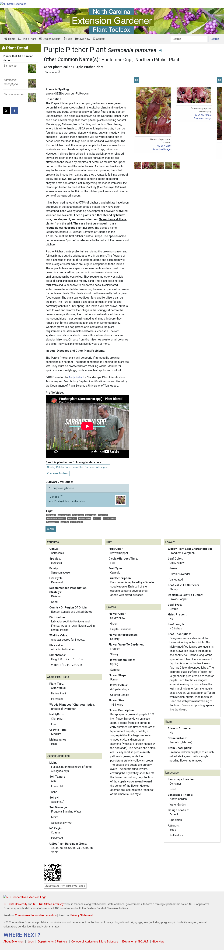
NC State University (15, 904)
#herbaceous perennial (56, 519)
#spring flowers (109, 519)
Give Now (84, 39)
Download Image (161, 149)
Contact (100, 39)
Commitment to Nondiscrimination (36, 915)
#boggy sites (91, 515)
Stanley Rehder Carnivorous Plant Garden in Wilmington (77, 467)
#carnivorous (78, 515)
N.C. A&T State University (48, 904)
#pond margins (64, 515)
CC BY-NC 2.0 (163, 145)
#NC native (51, 515)
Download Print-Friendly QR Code (66, 885)
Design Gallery (51, 39)
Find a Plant (28, 39)
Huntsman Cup (116, 59)
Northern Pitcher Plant (157, 59)
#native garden (52, 522)
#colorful (64, 522)
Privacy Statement (81, 915)
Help (69, 39)
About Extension (13, 941)
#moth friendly (76, 522)
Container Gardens (57, 473)
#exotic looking (85, 519)
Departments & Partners (52, 941)
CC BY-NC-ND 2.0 (202, 115)
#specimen (72, 519)
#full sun (97, 519)
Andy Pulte (75, 377)
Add (51, 528)
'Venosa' (67, 498)
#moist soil (103, 515)
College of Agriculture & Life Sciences (94, 941)
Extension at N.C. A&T (135, 941)
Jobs (30, 941)
